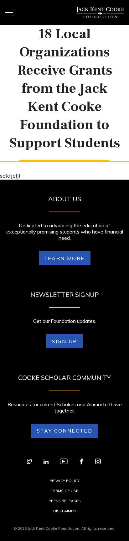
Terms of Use (64, 490)
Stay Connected (65, 431)
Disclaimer (64, 510)
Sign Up (64, 341)
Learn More (64, 258)
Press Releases (65, 500)
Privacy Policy (64, 480)
